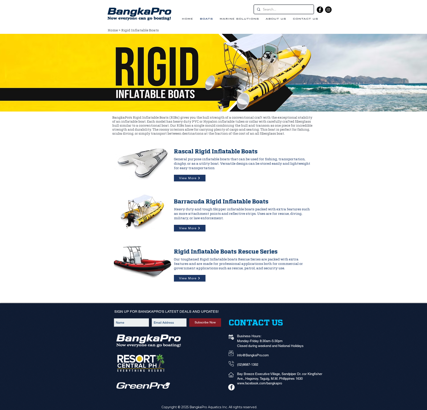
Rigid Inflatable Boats (140, 30)
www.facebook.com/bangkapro (259, 383)
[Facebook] (320, 9)
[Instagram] (328, 9)
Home (113, 30)
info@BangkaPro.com (253, 355)
